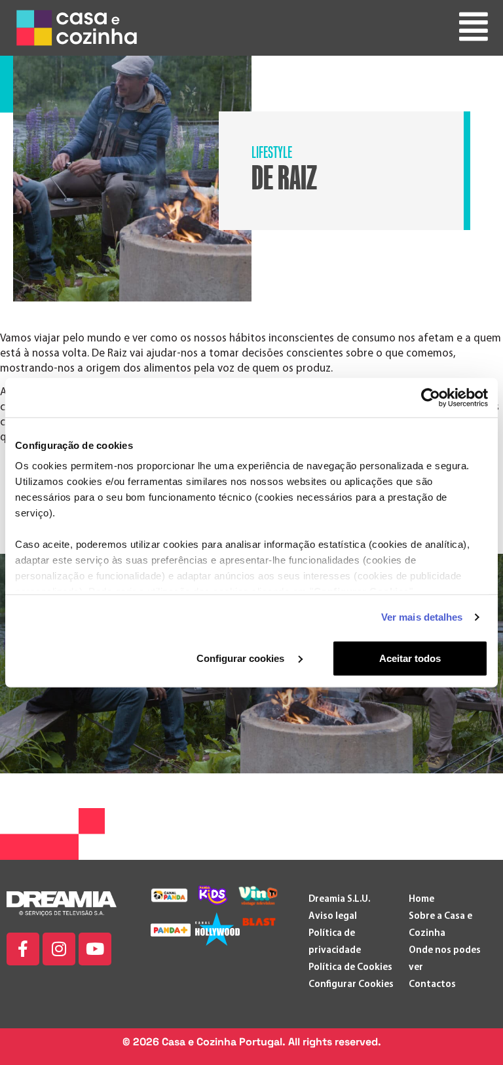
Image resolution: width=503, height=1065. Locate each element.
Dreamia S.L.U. (339, 899)
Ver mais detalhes (422, 617)
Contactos (432, 985)
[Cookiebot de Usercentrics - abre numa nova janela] (430, 397)
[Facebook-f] (23, 949)
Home (421, 899)
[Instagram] (59, 949)
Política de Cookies (350, 968)
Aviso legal (332, 916)
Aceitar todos (410, 657)
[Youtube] (95, 949)
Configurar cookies (241, 657)
